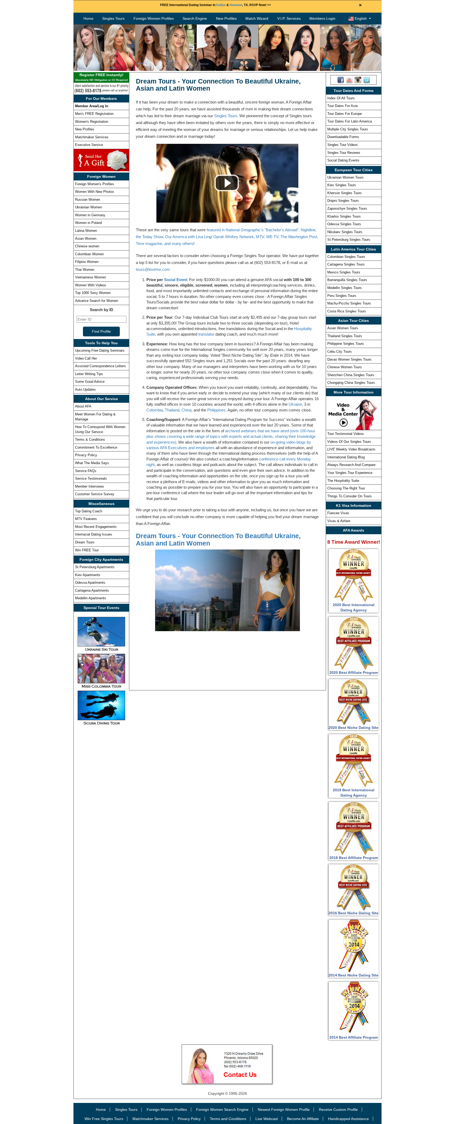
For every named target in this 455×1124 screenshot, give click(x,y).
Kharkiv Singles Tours (344, 216)
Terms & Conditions (90, 439)
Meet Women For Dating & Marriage (95, 416)
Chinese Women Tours (344, 367)
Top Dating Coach (88, 511)
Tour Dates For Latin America (349, 121)
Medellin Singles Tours (344, 288)
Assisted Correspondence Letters (100, 366)
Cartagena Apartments (92, 590)
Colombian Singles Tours (346, 257)
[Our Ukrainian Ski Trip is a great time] (101, 634)
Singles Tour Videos (342, 145)
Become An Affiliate (303, 1119)
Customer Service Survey (94, 494)
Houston (236, 5)
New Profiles (226, 18)
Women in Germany (90, 215)
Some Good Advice (90, 382)
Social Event (175, 279)
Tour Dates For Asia (342, 106)
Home (88, 18)
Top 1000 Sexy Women (93, 293)
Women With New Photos (94, 192)
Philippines (216, 410)
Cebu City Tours (339, 352)
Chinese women (87, 246)
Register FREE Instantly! (101, 77)
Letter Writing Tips (89, 374)
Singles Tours (113, 18)
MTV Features (86, 519)
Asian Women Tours (342, 328)
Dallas (221, 5)
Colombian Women (89, 254)
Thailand (172, 410)
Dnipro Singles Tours (343, 201)
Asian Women (85, 238)
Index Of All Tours (341, 98)
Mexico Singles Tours (343, 272)
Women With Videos (90, 285)
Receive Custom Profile (338, 1109)
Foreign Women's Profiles (94, 184)
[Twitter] (366, 79)
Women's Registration (91, 122)
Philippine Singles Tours (345, 344)
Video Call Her (86, 358)
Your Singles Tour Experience (349, 473)
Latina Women (86, 231)
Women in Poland (88, 223)
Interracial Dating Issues (93, 534)
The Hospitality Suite (343, 481)
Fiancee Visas (338, 513)
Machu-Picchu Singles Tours (349, 303)
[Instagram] (358, 79)
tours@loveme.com (153, 269)
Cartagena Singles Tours (346, 264)
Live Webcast (266, 1119)
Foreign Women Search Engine (222, 1109)
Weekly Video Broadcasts (351, 449)
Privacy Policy (86, 455)
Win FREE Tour (87, 550)
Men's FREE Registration (94, 114)
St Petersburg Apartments (95, 567)
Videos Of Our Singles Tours (349, 442)
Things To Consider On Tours (349, 496)
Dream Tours (85, 542)
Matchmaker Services (91, 137)
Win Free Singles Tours (104, 1119)
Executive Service (89, 145)
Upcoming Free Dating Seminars (100, 350)
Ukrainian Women (88, 207)
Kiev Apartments (87, 575)
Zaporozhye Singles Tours (347, 208)
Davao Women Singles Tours (349, 359)
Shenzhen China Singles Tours (350, 375)
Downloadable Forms (343, 137)
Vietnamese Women (90, 277)
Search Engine (194, 18)
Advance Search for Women (96, 301)
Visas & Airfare (338, 521)
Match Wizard (256, 18)
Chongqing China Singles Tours (351, 383)
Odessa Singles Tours (344, 224)
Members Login (322, 18)
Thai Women (84, 270)
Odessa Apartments (90, 583)
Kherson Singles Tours (344, 193)
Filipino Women (86, 262)
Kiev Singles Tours (341, 185)
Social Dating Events (343, 160)
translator (206, 334)
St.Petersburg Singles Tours (348, 240)
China (186, 410)
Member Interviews (89, 486)
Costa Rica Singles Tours (346, 311)
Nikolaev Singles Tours (344, 232)
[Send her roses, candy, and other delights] (101, 160)
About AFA (83, 406)
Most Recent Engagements (96, 527)
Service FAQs (85, 471)
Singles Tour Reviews (343, 153)
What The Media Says (92, 463)
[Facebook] (340, 79)
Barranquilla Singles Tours (347, 280)
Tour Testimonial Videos (345, 434)
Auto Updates (85, 389)
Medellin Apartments (90, 598)
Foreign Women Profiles (153, 18)
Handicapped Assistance (348, 1119)
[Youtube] (349, 79)
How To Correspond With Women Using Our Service (100, 429)
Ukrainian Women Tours (345, 177)
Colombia (154, 410)
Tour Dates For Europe (344, 114)
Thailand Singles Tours (344, 336)
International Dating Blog (346, 457)
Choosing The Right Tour (346, 488)
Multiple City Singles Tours (347, 129)
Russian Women (87, 200)
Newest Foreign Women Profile (284, 1109)
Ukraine (295, 404)
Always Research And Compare (351, 465)
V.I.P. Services (289, 18)
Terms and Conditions (228, 1119)
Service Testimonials (91, 478)
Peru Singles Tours (341, 296)
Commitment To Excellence (96, 447)
